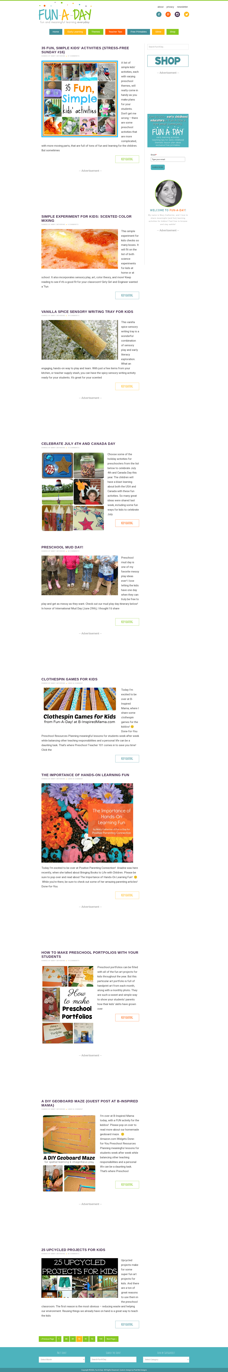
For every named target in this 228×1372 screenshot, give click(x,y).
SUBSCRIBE (157, 167)
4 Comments (73, 224)
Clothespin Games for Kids (69, 679)
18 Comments (73, 315)
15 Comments (73, 448)
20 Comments (73, 551)
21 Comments (73, 56)
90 (79, 1339)
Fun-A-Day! (65, 13)
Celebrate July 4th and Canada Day (78, 444)
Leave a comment (75, 683)
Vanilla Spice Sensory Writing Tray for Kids (87, 312)
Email (154, 155)
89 (73, 1339)
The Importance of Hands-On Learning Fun (85, 775)
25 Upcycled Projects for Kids (73, 1250)
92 (92, 1339)
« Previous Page (47, 1339)
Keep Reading (127, 159)
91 (86, 1339)
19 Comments (73, 961)
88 (66, 1339)
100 (100, 1339)
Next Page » (112, 1339)
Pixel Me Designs (140, 1370)
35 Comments (73, 1254)
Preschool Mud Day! (62, 547)
